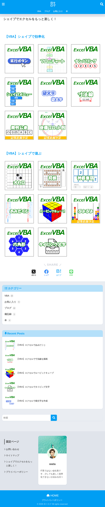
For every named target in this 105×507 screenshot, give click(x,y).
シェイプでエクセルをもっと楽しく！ (19, 463)
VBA (39, 11)
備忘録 (10, 314)
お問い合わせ (12, 449)
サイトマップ (12, 455)
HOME (54, 495)
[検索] (54, 418)
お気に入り (58, 11)
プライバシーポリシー (17, 472)
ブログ (47, 11)
